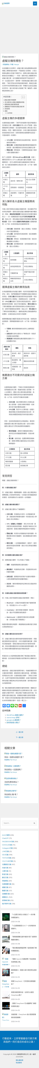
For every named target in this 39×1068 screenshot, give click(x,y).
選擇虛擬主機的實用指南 (12, 104)
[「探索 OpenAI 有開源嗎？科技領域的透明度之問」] (6, 961)
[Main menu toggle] (35, 3)
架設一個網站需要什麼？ (14, 757)
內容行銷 (5, 868)
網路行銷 (5, 887)
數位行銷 (5, 877)
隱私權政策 (19, 1060)
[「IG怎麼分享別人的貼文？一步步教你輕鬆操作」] (6, 917)
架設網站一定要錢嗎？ (13, 769)
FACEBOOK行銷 (8, 841)
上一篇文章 (19, 732)
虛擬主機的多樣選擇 (10, 100)
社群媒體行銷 (6, 884)
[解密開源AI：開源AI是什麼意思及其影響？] (6, 972)
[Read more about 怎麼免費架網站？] (11, 778)
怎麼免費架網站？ (11, 782)
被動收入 (5, 897)
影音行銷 (5, 874)
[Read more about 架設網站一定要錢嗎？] (12, 766)
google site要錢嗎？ (14, 720)
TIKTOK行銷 (6, 858)
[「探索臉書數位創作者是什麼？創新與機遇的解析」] (6, 939)
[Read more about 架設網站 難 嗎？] (10, 791)
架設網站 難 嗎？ (11, 794)
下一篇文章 (19, 737)
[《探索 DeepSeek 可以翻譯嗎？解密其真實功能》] (6, 1005)
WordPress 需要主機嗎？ (15, 715)
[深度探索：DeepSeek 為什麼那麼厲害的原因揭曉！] (6, 1017)
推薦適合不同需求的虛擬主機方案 (14, 106)
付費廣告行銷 (6, 864)
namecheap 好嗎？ (13, 718)
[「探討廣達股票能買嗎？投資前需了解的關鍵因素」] (6, 950)
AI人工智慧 (6, 835)
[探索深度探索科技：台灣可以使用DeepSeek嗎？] (6, 994)
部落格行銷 (6, 900)
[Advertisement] (19, 27)
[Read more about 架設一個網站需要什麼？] (13, 753)
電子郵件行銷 (6, 904)
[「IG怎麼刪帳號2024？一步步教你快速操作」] (6, 928)
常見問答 (7, 109)
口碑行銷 (5, 871)
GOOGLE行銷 (7, 845)
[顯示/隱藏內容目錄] (22, 97)
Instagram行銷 (7, 848)
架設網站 (6, 64)
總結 (6, 111)
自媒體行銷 (6, 894)
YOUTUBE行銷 (7, 861)
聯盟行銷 (5, 891)
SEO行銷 (5, 855)
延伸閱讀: (9, 113)
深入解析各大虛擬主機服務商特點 (14, 102)
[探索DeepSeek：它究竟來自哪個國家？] (6, 983)
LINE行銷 (5, 851)
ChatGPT (5, 838)
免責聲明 (19, 1063)
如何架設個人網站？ (13, 722)
